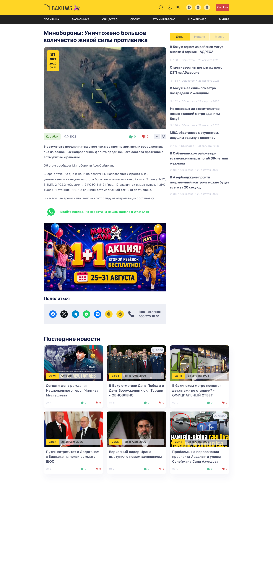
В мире (224, 19)
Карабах (52, 136)
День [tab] (179, 36)
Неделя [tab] (199, 36)
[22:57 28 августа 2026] (73, 429)
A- (157, 136)
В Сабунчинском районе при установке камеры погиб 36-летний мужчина (199, 158)
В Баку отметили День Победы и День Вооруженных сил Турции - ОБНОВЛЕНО (136, 390)
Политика (51, 19)
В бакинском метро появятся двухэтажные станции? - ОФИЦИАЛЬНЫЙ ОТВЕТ (196, 390)
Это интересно (163, 19)
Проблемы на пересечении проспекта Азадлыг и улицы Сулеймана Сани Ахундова (196, 456)
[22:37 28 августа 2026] (136, 429)
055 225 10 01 (149, 316)
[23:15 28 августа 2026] (199, 363)
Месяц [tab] (219, 36)
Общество (110, 19)
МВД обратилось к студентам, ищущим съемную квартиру (194, 135)
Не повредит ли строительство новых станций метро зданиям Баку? (195, 114)
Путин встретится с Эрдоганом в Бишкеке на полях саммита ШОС (72, 456)
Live (225, 7)
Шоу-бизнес (197, 19)
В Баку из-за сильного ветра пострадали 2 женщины (193, 90)
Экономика (81, 19)
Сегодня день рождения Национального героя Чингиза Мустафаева (72, 390)
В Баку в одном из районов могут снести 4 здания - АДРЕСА (196, 49)
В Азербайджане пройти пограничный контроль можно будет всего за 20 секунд (199, 182)
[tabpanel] (199, 120)
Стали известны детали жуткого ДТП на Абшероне (196, 69)
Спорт (135, 19)
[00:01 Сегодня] (73, 363)
